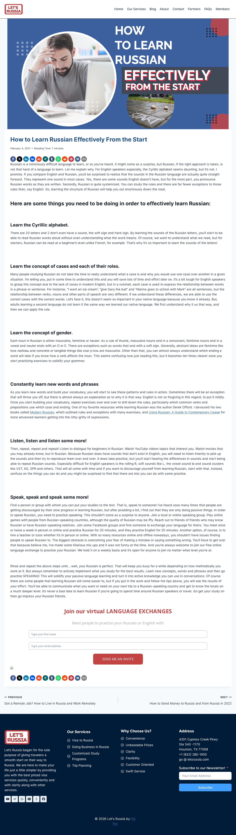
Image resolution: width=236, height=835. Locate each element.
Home (118, 9)
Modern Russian (42, 412)
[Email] (84, 159)
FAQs (208, 9)
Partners (194, 9)
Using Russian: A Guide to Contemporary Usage (184, 412)
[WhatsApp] (58, 159)
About (164, 9)
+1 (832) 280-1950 (193, 754)
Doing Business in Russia (90, 747)
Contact (178, 9)
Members (223, 9)
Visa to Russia (82, 740)
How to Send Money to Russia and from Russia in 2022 (191, 700)
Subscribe (205, 787)
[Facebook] (13, 159)
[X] (19, 159)
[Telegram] (15, 799)
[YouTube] (7, 799)
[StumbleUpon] (39, 159)
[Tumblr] (52, 159)
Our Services (136, 9)
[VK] (77, 159)
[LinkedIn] (26, 159)
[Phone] (36, 799)
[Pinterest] (71, 159)
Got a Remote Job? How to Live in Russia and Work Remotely (50, 700)
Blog (153, 9)
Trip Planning (81, 765)
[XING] (45, 159)
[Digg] (32, 159)
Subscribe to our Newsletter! (202, 768)
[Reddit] (64, 159)
